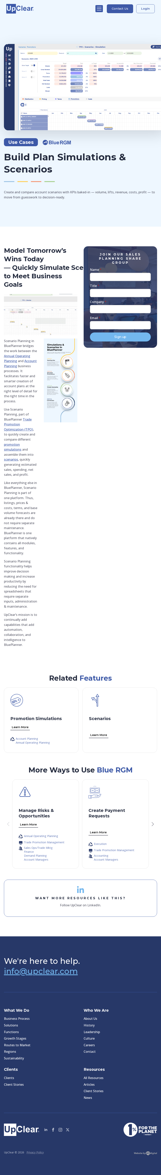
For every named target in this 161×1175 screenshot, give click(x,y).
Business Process (17, 1018)
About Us (90, 1018)
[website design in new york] (145, 1154)
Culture (89, 1038)
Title (94, 285)
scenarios (11, 459)
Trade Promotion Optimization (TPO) (18, 424)
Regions (10, 1051)
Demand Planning (35, 855)
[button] (153, 824)
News (88, 1098)
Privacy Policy (35, 1152)
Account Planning (27, 738)
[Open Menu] (99, 8)
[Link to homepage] (48, 9)
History (89, 1025)
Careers (89, 1045)
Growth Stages (15, 1038)
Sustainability (14, 1058)
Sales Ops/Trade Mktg (38, 847)
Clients (9, 1078)
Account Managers (36, 859)
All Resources (93, 1078)
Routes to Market (17, 1045)
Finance (29, 851)
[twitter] (68, 1130)
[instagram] (60, 1130)
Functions (11, 1032)
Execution (100, 844)
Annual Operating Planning (33, 742)
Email (95, 318)
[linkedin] (46, 1130)
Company (98, 301)
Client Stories (14, 1084)
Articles (89, 1084)
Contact (90, 1051)
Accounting (101, 855)
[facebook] (53, 1130)
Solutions (11, 1025)
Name (96, 269)
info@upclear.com (41, 971)
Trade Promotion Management (44, 842)
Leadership (92, 1032)
